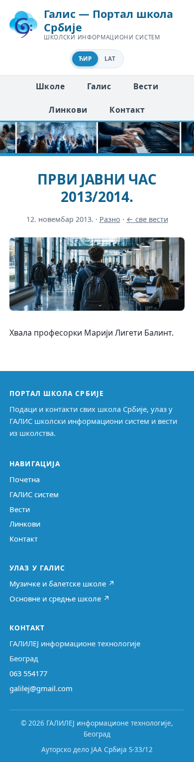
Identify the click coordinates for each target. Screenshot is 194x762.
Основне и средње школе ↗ (59, 598)
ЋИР (85, 58)
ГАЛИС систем (34, 494)
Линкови (68, 109)
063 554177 (28, 673)
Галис (99, 86)
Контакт (127, 109)
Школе (50, 86)
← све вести (147, 219)
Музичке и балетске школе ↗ (62, 583)
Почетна (24, 479)
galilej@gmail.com (41, 688)
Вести (145, 86)
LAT (109, 58)
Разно (109, 219)
